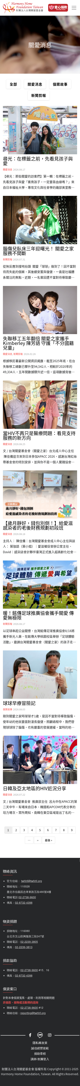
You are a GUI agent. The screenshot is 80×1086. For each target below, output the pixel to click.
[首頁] (23, 8)
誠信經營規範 (40, 1048)
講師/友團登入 (40, 1059)
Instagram (50, 1035)
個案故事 (60, 84)
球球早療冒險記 (19, 703)
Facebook (30, 1035)
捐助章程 (40, 1053)
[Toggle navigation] (74, 8)
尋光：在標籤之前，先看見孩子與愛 (38, 160)
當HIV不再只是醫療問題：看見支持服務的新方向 (39, 435)
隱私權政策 (40, 1043)
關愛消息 (35, 84)
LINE (40, 1035)
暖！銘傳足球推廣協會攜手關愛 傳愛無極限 (38, 615)
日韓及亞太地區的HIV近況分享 (34, 788)
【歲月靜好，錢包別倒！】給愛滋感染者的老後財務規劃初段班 (38, 525)
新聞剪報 (38, 95)
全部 (13, 84)
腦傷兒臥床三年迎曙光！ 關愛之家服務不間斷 (38, 250)
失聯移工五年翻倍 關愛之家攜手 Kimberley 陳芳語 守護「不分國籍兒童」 (38, 343)
